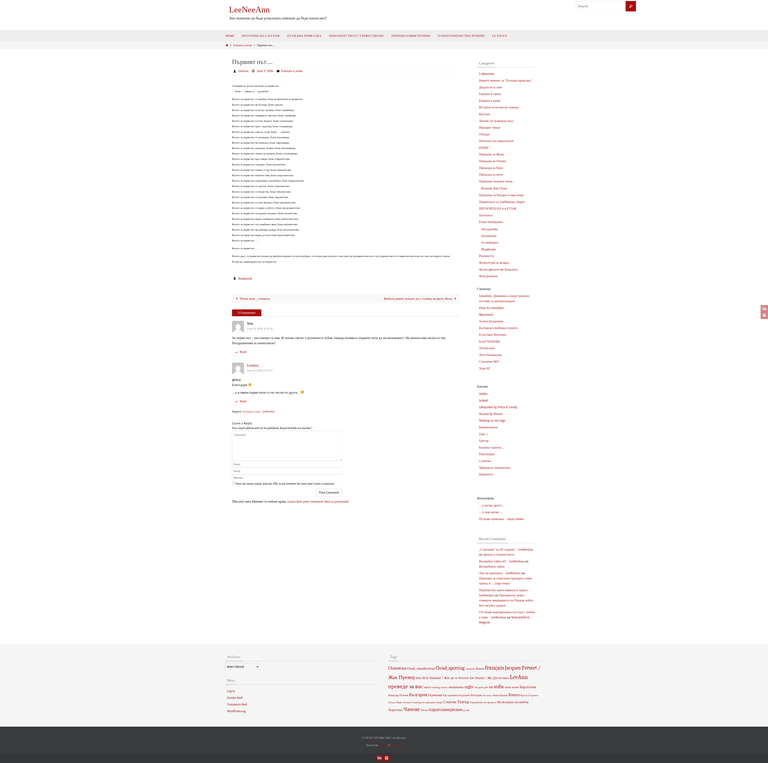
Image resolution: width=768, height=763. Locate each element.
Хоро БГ (484, 368)
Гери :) (483, 434)
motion (444, 687)
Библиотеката (488, 427)
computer (470, 668)
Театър (463, 701)
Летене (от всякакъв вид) (496, 121)
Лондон (392, 702)
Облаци (484, 134)
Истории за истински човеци (499, 107)
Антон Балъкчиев (491, 321)
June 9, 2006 (265, 71)
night (469, 686)
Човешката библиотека (494, 468)
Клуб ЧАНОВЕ (489, 341)
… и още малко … (490, 512)
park (480, 687)
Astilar (483, 394)
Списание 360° (489, 361)
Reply (243, 352)
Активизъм (488, 236)
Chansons (397, 668)
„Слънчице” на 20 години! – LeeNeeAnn (506, 549)
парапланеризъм (445, 709)
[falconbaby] (764, 315)
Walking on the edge (492, 420)
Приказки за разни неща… (497, 181)
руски (466, 710)
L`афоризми (486, 74)
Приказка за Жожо (491, 154)
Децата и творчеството (498, 554)
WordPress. (396, 745)
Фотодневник (488, 276)
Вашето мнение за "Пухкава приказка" (505, 80)
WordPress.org (236, 711)
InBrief (483, 400)
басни (424, 710)
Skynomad (486, 314)
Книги (514, 694)
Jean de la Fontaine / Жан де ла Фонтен (442, 678)
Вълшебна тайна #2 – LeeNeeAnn (501, 561)
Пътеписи (486, 215)
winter (515, 687)
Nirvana (383, 745)
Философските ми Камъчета (498, 269)
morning (436, 687)
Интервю (476, 695)
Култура (484, 114)
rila (491, 687)
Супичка (485, 461)
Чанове (411, 709)
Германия (435, 695)
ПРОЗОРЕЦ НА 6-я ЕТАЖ (497, 208)
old (476, 687)
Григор (484, 441)
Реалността (486, 256)
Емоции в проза (490, 94)
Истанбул (487, 695)
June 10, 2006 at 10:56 (260, 328)
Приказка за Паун (491, 168)
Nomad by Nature (491, 414)
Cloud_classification (421, 668)
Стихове (449, 702)
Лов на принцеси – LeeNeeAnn (500, 573)
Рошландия (486, 454)
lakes (506, 678)
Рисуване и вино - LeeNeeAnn (258, 411)
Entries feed (234, 698)
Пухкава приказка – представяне (501, 519)
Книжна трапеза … (491, 447)
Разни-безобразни (491, 222)
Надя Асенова (403, 702)
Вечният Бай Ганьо (494, 188)
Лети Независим (490, 355)
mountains (456, 687)
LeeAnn (243, 71)
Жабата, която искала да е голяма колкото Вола (418, 299)
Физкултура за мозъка (494, 263)
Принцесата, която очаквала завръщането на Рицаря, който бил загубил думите (506, 600)
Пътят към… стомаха (254, 299)
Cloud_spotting (450, 668)
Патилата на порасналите (496, 141)
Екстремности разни (456, 695)
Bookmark (245, 278)
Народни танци (489, 127)
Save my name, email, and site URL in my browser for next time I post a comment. (285, 483)
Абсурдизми (489, 229)
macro (427, 687)
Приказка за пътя (490, 174)
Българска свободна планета (498, 328)
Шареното (486, 474)
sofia (499, 686)
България (418, 694)
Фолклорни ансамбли (512, 702)
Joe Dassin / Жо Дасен (486, 678)
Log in (231, 691)
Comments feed (237, 704)
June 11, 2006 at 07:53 (260, 370)
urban (508, 687)
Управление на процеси (483, 702)
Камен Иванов (500, 695)
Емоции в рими (242, 45)
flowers (480, 668)
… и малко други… (491, 505)
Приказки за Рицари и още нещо (501, 195)
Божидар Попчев (398, 695)
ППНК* (484, 148)
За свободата (489, 242)
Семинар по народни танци (426, 702)
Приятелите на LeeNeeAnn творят (502, 202)
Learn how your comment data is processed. (318, 501)
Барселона (528, 687)
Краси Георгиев (529, 695)
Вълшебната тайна (491, 566)
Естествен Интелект (493, 335)
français (494, 667)
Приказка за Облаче (492, 161)
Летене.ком (486, 348)
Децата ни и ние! (490, 87)
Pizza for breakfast (491, 308)
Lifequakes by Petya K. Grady (498, 407)
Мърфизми (488, 249)
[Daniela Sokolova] (764, 309)
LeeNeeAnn (249, 9)
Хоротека (395, 710)
